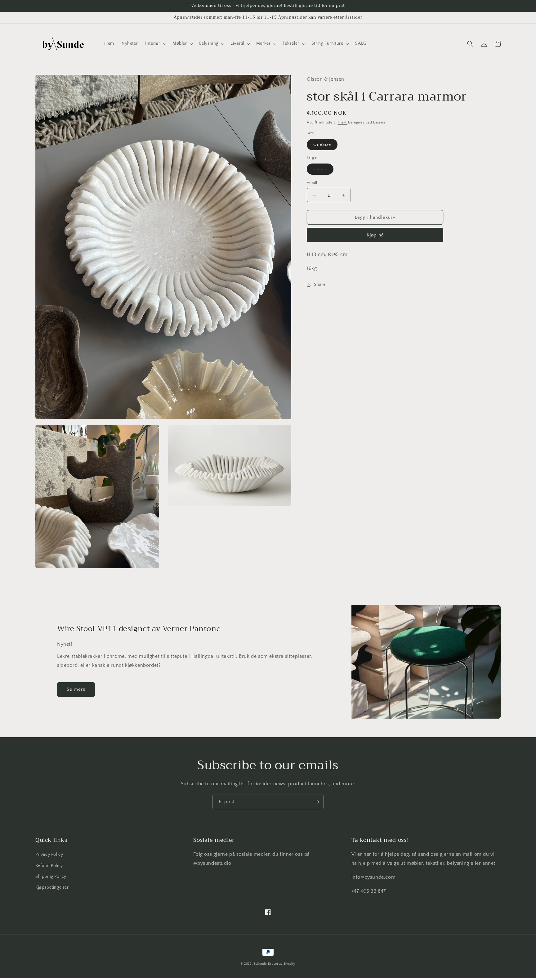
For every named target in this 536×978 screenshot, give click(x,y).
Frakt (342, 122)
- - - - (320, 169)
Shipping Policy (50, 876)
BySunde (260, 964)
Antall (312, 183)
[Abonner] (317, 802)
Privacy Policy (49, 854)
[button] (155, 43)
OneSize (322, 144)
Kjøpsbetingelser (52, 887)
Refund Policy (49, 865)
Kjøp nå (375, 235)
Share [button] (320, 284)
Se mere (76, 689)
